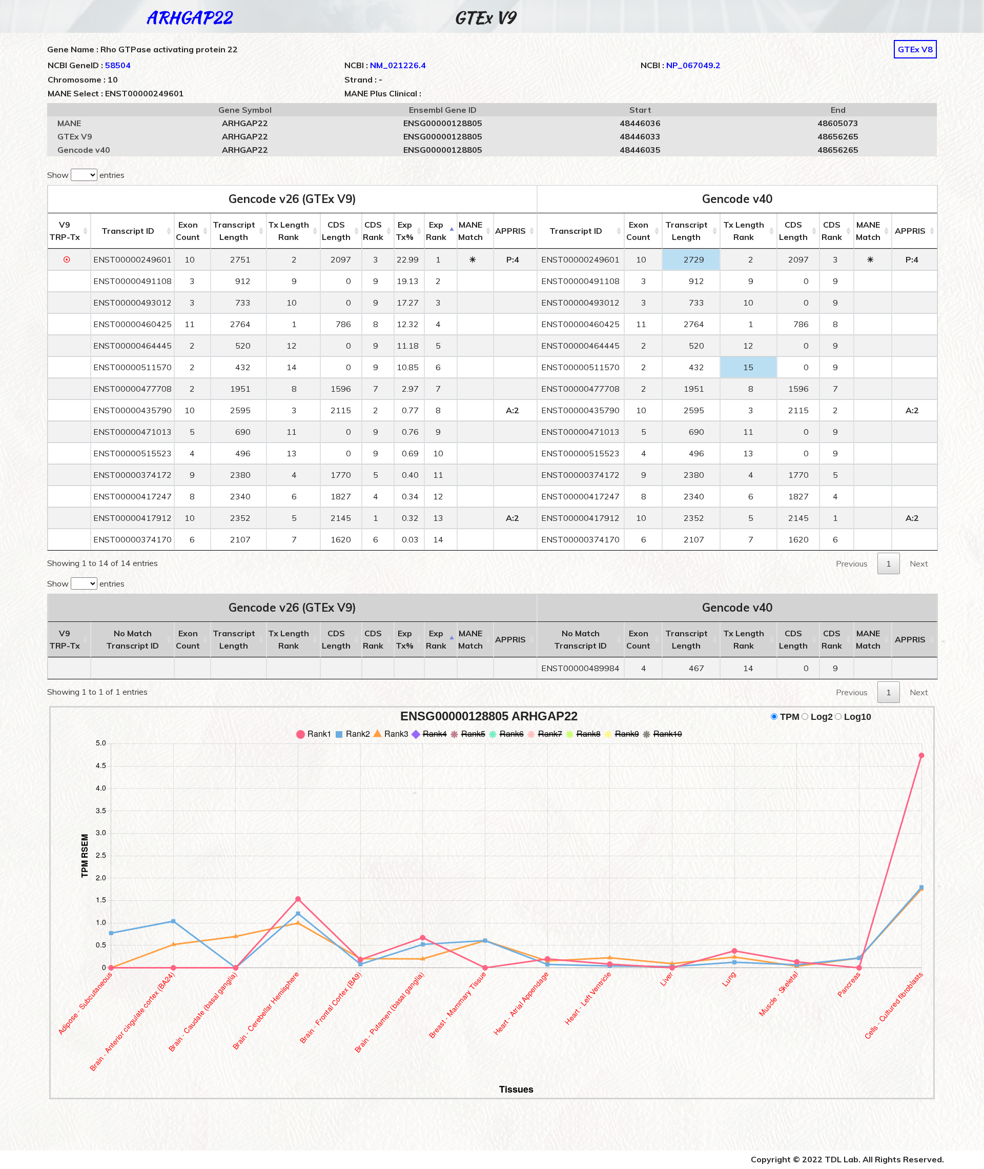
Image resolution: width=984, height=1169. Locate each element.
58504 (118, 65)
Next (919, 563)
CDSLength (336, 230)
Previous (852, 563)
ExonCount (188, 230)
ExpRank (436, 230)
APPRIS (510, 231)
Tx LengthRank (288, 230)
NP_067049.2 (693, 65)
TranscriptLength (234, 230)
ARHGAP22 (189, 17)
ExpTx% (405, 230)
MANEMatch (470, 230)
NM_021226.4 (398, 65)
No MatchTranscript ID (132, 639)
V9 (64, 230)
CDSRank (373, 230)
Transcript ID (127, 231)
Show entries (86, 175)
